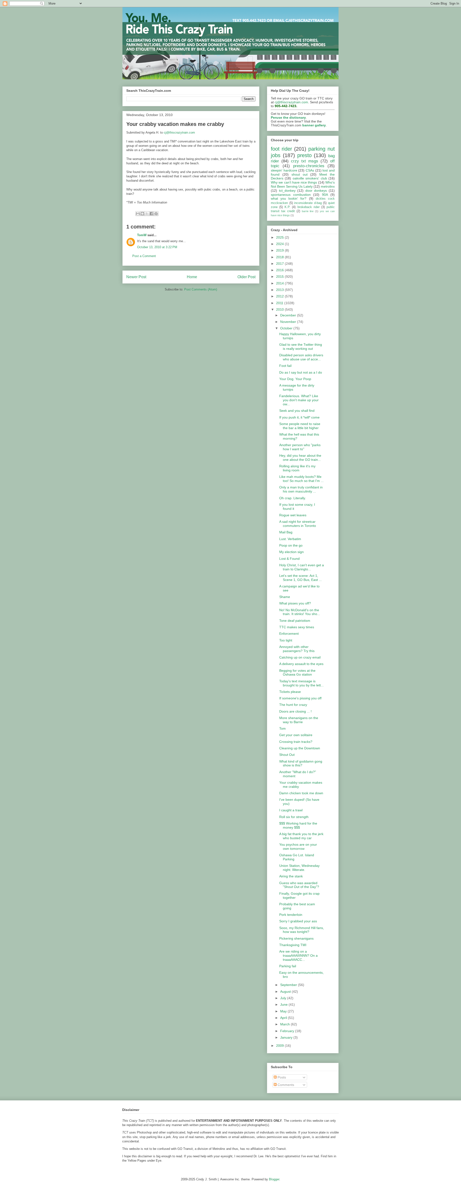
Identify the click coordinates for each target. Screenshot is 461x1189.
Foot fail (285, 366)
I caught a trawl (291, 810)
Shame (284, 597)
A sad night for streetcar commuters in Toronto (297, 524)
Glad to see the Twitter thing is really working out (300, 347)
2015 (280, 276)
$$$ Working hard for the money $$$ (298, 825)
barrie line (308, 211)
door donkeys (316, 190)
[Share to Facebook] (151, 213)
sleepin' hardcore (284, 170)
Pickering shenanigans (296, 938)
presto (304, 155)
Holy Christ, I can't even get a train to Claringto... (301, 567)
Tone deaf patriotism (294, 620)
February (287, 1031)
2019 (280, 250)
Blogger (274, 1179)
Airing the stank (291, 876)
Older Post (246, 277)
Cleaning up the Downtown (299, 748)
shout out (299, 174)
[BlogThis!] (142, 213)
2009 (280, 1045)
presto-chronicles (308, 166)
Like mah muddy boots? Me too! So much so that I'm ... (301, 479)
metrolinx (328, 186)
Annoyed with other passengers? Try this (297, 649)
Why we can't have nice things (294, 182)
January (286, 1037)
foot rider (281, 149)
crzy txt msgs (304, 161)
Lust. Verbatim (290, 539)
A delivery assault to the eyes (301, 664)
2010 (280, 309)
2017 (280, 263)
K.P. (287, 207)
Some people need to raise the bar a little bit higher (299, 426)
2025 (280, 237)
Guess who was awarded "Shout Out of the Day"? (299, 885)
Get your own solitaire (295, 735)
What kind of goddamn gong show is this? (300, 763)
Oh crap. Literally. (292, 498)
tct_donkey (287, 190)
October (286, 328)
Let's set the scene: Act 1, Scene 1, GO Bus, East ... (300, 578)
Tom (282, 728)
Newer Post (136, 277)
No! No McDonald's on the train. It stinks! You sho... (299, 612)
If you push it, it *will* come (299, 417)
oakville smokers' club (310, 178)
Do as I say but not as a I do (300, 372)
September (289, 985)
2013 (280, 290)
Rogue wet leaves (292, 515)
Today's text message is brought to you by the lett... (301, 683)
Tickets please (290, 692)
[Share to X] (147, 213)
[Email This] (137, 213)
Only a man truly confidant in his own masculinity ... (301, 489)
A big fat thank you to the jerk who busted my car (301, 836)
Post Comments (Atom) (200, 289)
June (284, 1004)
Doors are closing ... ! (295, 711)
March (285, 1024)
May (284, 1011)
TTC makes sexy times (296, 627)
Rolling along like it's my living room (297, 468)
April (284, 1018)
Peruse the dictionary (288, 117)
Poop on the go (291, 545)
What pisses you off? (295, 603)
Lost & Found (289, 559)
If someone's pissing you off (300, 698)
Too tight (285, 640)
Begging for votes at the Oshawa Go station (297, 673)
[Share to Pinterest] (156, 213)
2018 (280, 257)
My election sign (291, 552)
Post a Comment (144, 256)
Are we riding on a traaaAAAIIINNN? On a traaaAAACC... (298, 955)
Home (192, 277)
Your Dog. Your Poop (295, 379)
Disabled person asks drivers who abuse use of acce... (301, 357)
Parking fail (287, 966)
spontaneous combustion (291, 195)
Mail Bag (285, 532)
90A (325, 195)
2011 (280, 303)
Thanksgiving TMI (292, 945)
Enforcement (289, 633)
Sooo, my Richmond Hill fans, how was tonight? (301, 930)
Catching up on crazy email (300, 657)
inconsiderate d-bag (308, 203)
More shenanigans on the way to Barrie (298, 720)
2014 (280, 283)
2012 (280, 296)
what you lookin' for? (289, 198)
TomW (141, 235)
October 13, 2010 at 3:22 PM (157, 247)
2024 (280, 244)
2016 (280, 270)
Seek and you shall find (297, 411)
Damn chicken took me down (301, 793)
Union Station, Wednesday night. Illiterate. (299, 868)
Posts (281, 1077)
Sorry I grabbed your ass (298, 921)
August (286, 991)
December (288, 315)
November (288, 322)
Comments (285, 1085)
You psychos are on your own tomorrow (298, 846)
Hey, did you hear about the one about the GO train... (300, 458)
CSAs (310, 170)
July (283, 998)
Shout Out (287, 755)
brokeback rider (308, 207)
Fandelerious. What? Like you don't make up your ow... (299, 400)
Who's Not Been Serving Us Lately (303, 184)
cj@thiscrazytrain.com (179, 132)
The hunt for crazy (293, 705)
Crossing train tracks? (295, 742)
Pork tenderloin (290, 915)
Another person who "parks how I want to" (300, 447)
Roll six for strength (294, 817)
